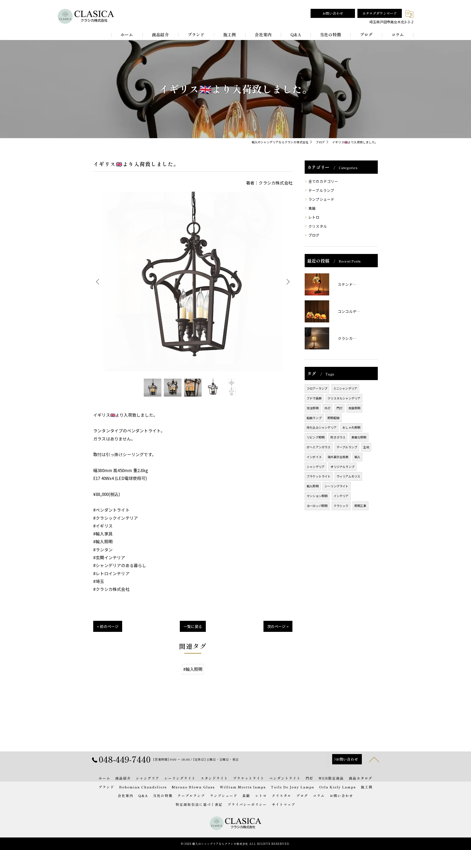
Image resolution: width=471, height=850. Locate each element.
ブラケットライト (319, 476)
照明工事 (360, 506)
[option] (192, 281)
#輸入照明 (193, 669)
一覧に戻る (192, 626)
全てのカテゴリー (323, 181)
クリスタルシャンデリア (343, 398)
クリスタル (317, 226)
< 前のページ (107, 626)
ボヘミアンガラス (319, 447)
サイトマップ (283, 804)
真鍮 (312, 208)
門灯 (339, 408)
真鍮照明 (354, 408)
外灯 (327, 408)
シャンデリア (316, 467)
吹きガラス (337, 437)
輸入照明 (313, 486)
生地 (366, 447)
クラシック (341, 506)
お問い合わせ (332, 13)
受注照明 (313, 408)
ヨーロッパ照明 (317, 506)
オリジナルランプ (342, 467)
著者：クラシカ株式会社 (269, 183)
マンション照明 (317, 496)
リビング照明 (316, 437)
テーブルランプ (321, 190)
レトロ (314, 217)
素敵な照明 (359, 437)
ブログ (314, 235)
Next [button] (287, 281)
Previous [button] (98, 281)
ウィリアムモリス (348, 476)
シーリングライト (337, 486)
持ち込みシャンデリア (322, 427)
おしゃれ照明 (351, 427)
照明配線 (333, 418)
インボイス (314, 457)
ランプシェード (321, 199)
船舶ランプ (314, 418)
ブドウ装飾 (314, 398)
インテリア (341, 496)
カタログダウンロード (379, 13)
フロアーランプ (317, 388)
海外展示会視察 (337, 457)
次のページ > (278, 626)
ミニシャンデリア (345, 388)
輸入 (357, 457)
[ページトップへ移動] (374, 759)
